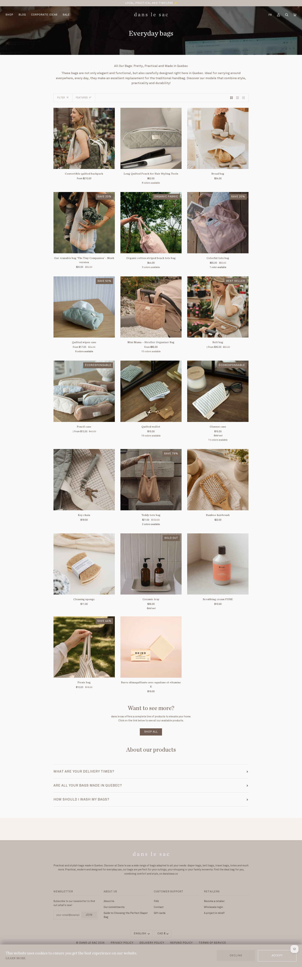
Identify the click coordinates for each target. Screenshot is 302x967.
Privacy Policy (122, 943)
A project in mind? (214, 913)
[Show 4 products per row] (244, 98)
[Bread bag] (218, 138)
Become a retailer (214, 901)
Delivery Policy (151, 943)
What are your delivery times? (83, 771)
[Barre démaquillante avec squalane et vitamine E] (151, 647)
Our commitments (114, 907)
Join (89, 915)
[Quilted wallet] (151, 391)
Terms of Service (212, 943)
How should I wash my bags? (81, 799)
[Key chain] (84, 479)
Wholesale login (213, 907)
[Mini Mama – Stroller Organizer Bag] (151, 307)
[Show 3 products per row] (238, 98)
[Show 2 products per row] (231, 98)
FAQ (156, 901)
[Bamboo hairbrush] (218, 479)
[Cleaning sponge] (84, 564)
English (140, 933)
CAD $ (161, 933)
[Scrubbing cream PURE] (218, 564)
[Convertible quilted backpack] (84, 138)
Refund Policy (181, 943)
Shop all (151, 732)
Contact (159, 907)
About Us (109, 901)
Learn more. (16, 958)
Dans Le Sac (88, 943)
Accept (277, 955)
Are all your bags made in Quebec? (87, 785)
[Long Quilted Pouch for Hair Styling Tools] (151, 138)
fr (270, 15)
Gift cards (160, 913)
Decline (236, 955)
